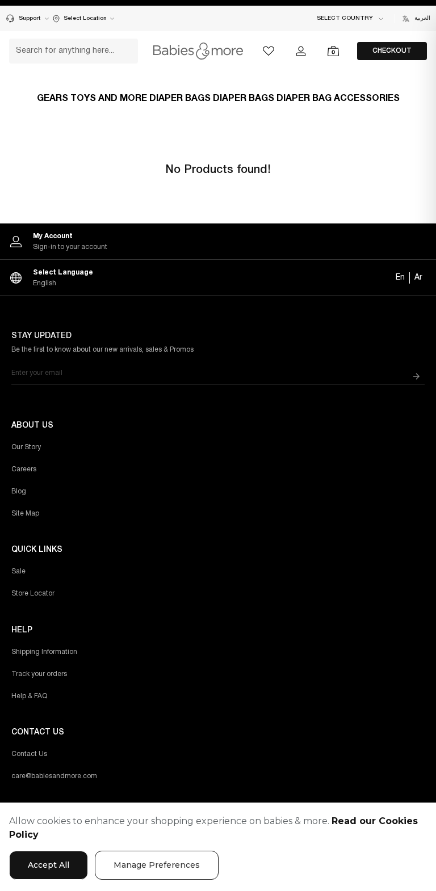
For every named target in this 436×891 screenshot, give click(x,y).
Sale (18, 571)
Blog (18, 491)
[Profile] (300, 51)
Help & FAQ (29, 696)
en (400, 277)
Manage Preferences (157, 865)
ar (418, 277)
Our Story (26, 447)
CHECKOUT (392, 51)
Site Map (25, 513)
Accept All (48, 865)
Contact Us (29, 754)
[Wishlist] (268, 51)
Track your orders (39, 674)
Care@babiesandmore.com (54, 776)
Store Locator (32, 593)
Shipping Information (44, 652)
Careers (23, 469)
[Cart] (333, 51)
